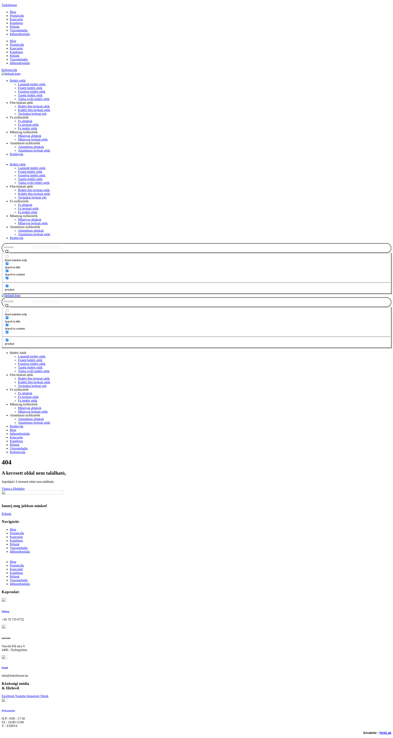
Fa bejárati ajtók (28, 124)
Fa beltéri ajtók (27, 128)
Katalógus (16, 23)
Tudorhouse (9, 5)
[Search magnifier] (6, 252)
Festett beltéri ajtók (30, 88)
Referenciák (17, 452)
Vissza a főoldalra (13, 488)
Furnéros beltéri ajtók (31, 91)
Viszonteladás (19, 30)
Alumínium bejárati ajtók (34, 150)
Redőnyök (16, 154)
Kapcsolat (16, 19)
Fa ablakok (25, 121)
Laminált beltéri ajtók (31, 84)
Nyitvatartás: (8, 710)
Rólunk (14, 26)
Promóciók (17, 15)
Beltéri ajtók (18, 80)
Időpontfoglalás (20, 34)
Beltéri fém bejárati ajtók (34, 106)
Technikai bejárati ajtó (32, 113)
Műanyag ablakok (29, 136)
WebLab (385, 733)
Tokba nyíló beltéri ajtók (34, 99)
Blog (13, 12)
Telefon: (6, 611)
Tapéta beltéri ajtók (30, 95)
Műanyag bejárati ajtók (33, 139)
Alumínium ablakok (31, 147)
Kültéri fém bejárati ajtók (34, 110)
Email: (5, 667)
